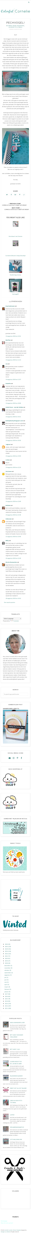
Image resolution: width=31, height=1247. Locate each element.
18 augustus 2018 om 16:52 (13, 598)
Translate (16, 621)
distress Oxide (11, 25)
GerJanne (9, 471)
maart (6, 987)
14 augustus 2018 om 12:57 (13, 379)
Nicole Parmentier (11, 562)
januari (6, 991)
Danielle (8, 383)
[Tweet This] (7, 194)
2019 (6, 961)
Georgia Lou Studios (5, 1231)
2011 (6, 1008)
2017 (6, 994)
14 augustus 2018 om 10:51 (13, 336)
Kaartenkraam (10, 306)
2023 (6, 951)
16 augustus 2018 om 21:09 (13, 558)
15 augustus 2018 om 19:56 (13, 536)
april (5, 984)
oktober (6, 970)
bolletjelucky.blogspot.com (14, 420)
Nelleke (8, 505)
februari (6, 989)
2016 (6, 996)
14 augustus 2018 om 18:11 (13, 416)
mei (5, 982)
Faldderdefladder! (16, 1076)
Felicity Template (17, 1230)
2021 (6, 956)
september (7, 972)
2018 (6, 963)
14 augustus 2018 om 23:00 (13, 501)
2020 (6, 958)
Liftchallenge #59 (16, 1139)
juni (5, 980)
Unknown (8, 519)
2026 (6, 944)
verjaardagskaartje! (17, 1127)
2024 (6, 949)
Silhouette (13, 27)
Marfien (8, 340)
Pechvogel (20, 25)
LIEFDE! (12, 1115)
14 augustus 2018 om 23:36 (13, 515)
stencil (19, 27)
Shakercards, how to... (11, 708)
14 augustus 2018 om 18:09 (13, 403)
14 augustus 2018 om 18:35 (13, 440)
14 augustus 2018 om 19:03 (13, 456)
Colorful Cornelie (8, 1230)
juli (5, 977)
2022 (6, 953)
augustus (7, 975)
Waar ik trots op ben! (7, 1223)
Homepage (4, 1221)
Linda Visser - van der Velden (14, 407)
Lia (6, 364)
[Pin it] (19, 194)
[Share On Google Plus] (15, 194)
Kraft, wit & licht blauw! (18, 1088)
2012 (6, 1006)
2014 (6, 1001)
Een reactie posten (9, 602)
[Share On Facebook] (11, 194)
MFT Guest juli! (15, 1049)
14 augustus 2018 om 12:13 (13, 360)
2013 (6, 1003)
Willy (7, 540)
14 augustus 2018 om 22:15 (13, 467)
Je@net (8, 444)
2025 (6, 946)
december (7, 965)
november (7, 968)
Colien (8, 460)
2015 (6, 999)
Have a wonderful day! (17, 1022)
